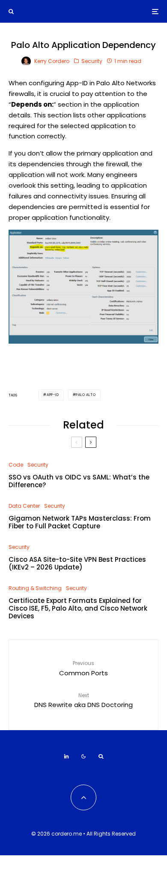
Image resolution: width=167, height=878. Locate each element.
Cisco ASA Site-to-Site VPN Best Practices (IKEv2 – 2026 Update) (77, 563)
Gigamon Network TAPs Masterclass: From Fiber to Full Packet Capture (80, 522)
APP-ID (53, 395)
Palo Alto (85, 395)
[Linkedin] (66, 756)
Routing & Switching (35, 588)
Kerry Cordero (51, 61)
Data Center (24, 505)
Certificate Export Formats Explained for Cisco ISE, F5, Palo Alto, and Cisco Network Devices (78, 608)
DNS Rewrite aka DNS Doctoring (83, 700)
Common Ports (83, 668)
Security (91, 61)
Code (16, 464)
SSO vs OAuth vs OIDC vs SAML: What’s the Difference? (79, 481)
